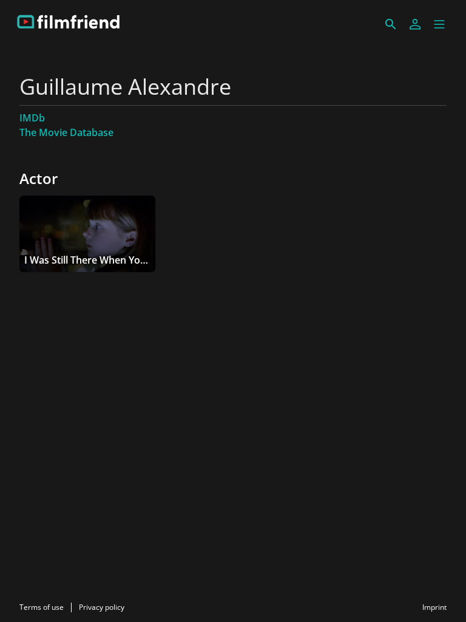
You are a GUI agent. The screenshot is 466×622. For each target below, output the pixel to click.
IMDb (32, 118)
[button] (439, 24)
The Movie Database (66, 132)
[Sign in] (415, 24)
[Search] (391, 24)
